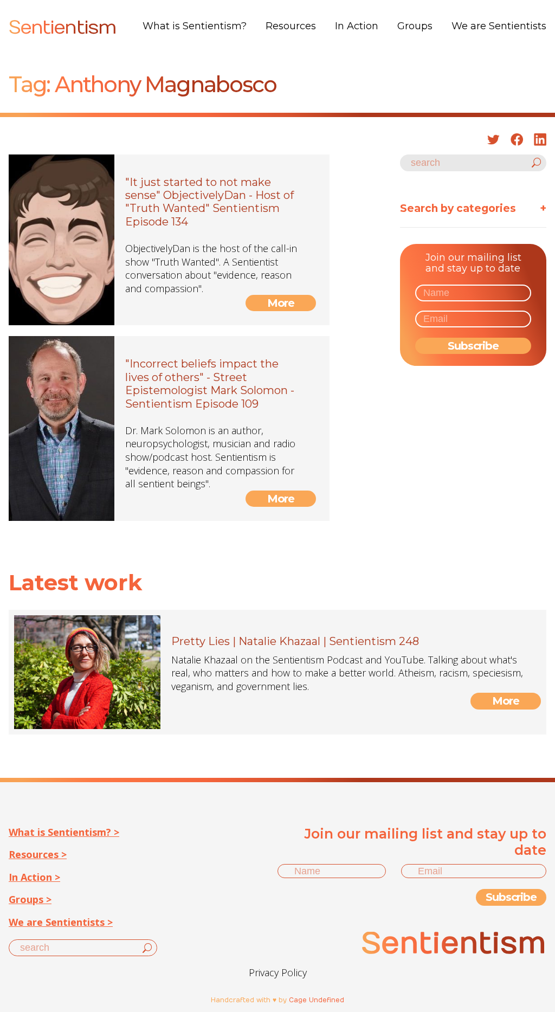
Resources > (38, 854)
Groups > (30, 899)
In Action (356, 26)
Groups (415, 26)
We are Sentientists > (61, 922)
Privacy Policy (278, 972)
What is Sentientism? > (64, 832)
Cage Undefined (316, 1000)
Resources (291, 26)
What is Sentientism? (195, 26)
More (281, 303)
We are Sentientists (498, 26)
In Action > (34, 877)
